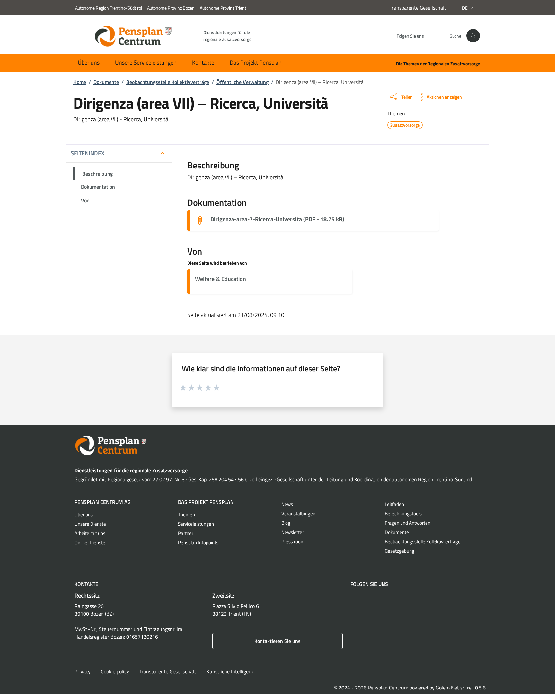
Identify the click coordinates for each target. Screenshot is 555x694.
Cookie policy (115, 671)
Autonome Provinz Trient (223, 8)
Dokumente (397, 532)
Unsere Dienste (90, 523)
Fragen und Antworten (407, 523)
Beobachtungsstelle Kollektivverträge (423, 541)
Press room (293, 541)
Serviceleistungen (196, 523)
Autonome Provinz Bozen (171, 8)
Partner (185, 533)
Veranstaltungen (298, 513)
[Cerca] (473, 35)
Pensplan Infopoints (198, 542)
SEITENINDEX (87, 153)
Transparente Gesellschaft (418, 8)
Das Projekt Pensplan (256, 62)
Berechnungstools (403, 513)
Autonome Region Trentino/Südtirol (108, 8)
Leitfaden (394, 504)
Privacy (83, 671)
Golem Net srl (451, 687)
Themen (186, 514)
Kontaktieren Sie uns (277, 641)
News (287, 504)
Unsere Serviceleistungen (146, 62)
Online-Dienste (90, 542)
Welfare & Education (220, 279)
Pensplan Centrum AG (103, 502)
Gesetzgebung (399, 550)
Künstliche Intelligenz (230, 671)
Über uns (89, 62)
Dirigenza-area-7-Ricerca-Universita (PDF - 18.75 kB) (277, 219)
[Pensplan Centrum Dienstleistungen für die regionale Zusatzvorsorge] (277, 445)
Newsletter (292, 532)
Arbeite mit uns (90, 533)
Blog (285, 523)
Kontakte (203, 62)
